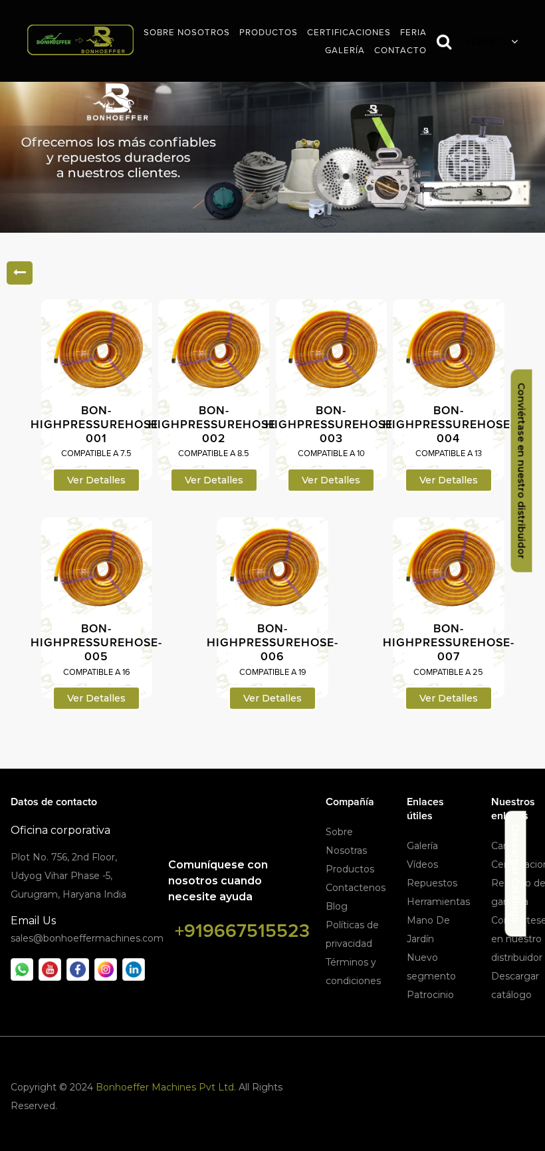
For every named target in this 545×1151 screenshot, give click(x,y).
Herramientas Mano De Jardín (438, 920)
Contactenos (355, 888)
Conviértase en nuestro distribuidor (522, 471)
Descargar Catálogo (516, 874)
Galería (422, 846)
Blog (337, 906)
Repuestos (432, 883)
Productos (350, 869)
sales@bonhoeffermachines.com (87, 938)
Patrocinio (430, 995)
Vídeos (422, 864)
